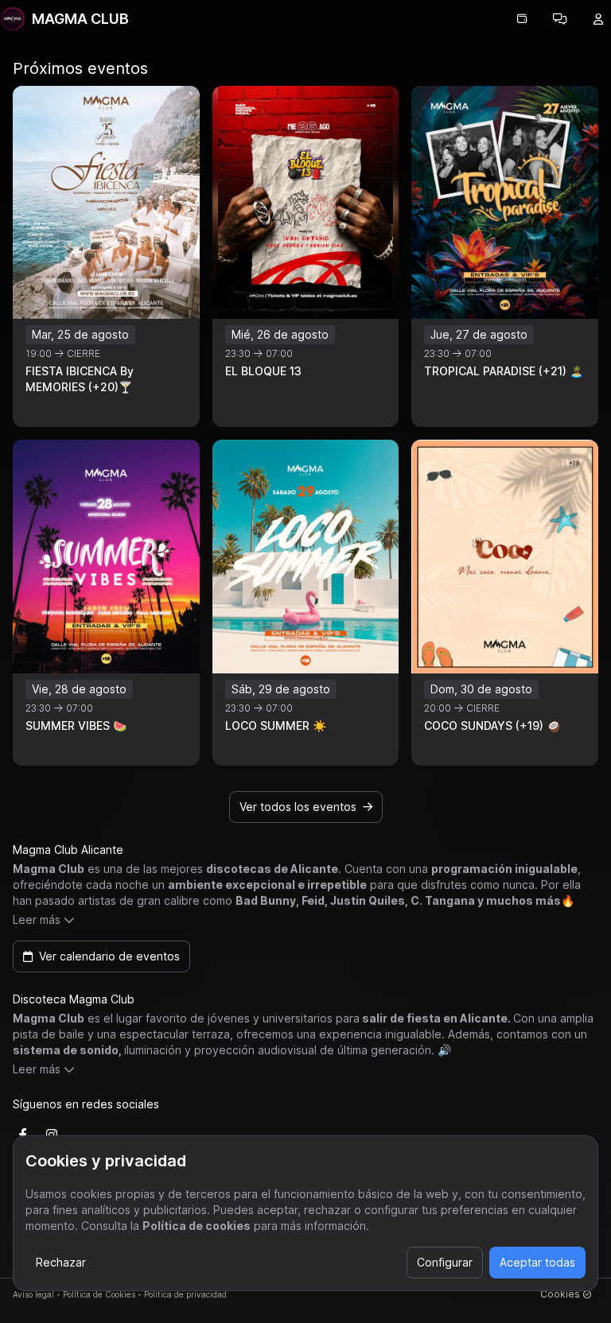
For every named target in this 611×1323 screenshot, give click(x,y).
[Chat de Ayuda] (560, 19)
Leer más (36, 919)
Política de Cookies (99, 1294)
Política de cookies (196, 1225)
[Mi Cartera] (522, 19)
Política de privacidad (185, 1294)
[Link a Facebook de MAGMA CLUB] (23, 1134)
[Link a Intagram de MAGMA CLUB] (52, 1134)
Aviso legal (33, 1294)
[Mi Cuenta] (598, 19)
